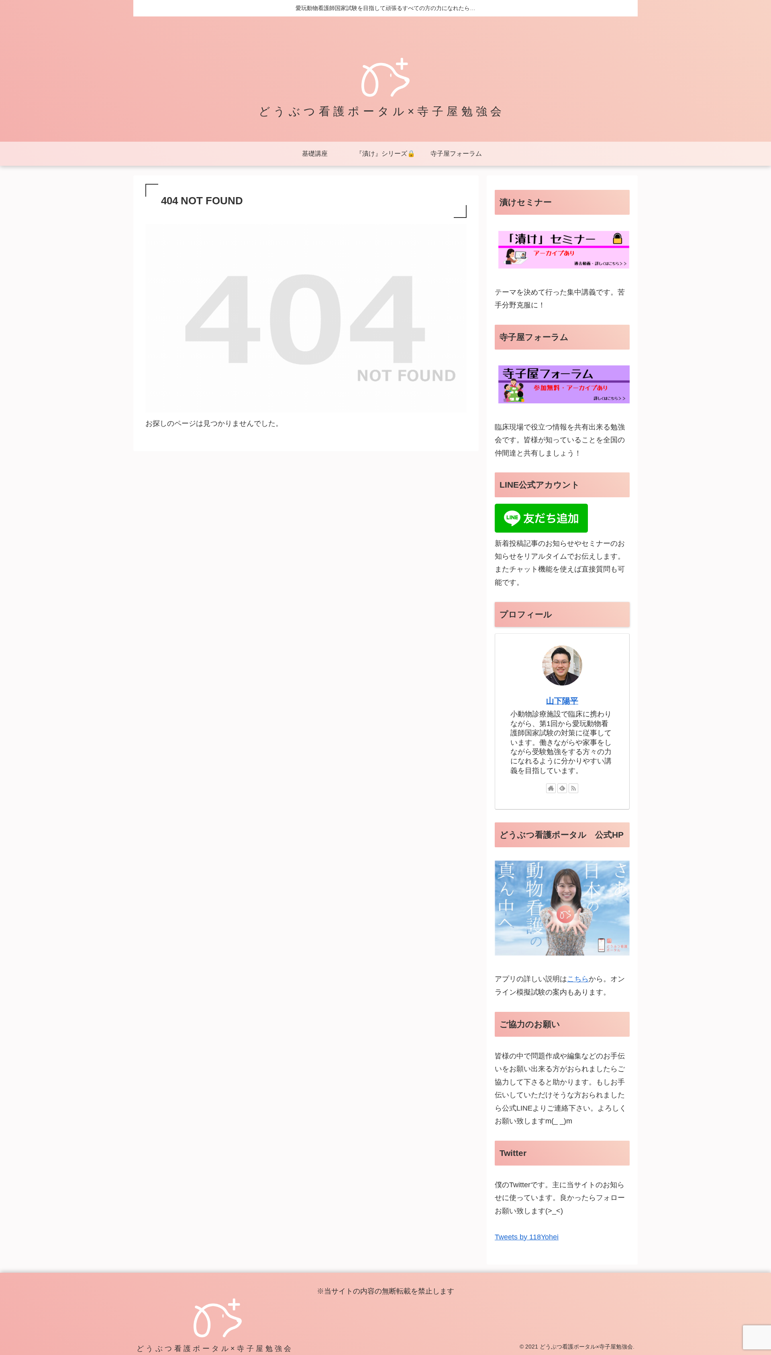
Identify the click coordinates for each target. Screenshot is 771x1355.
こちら (578, 979)
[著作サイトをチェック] (551, 788)
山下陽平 (562, 700)
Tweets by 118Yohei (527, 1237)
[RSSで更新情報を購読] (573, 788)
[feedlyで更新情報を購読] (562, 788)
